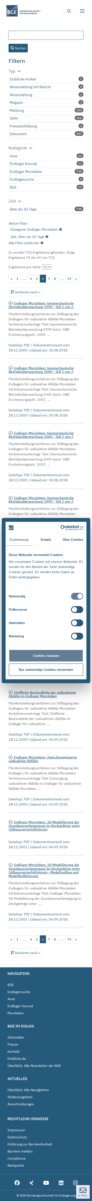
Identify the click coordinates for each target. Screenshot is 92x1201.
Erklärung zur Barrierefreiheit (29, 1144)
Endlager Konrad (23, 163)
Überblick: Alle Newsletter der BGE (34, 1065)
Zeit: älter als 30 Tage (27, 237)
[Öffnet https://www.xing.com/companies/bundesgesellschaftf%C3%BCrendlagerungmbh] (31, 1183)
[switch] (77, 609)
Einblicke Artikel (23, 79)
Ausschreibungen (20, 1104)
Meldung (17, 110)
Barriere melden (20, 1151)
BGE (13, 187)
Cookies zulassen (46, 655)
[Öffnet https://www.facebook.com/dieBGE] (17, 1183)
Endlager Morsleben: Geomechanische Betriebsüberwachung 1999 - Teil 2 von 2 (41, 500)
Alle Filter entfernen (24, 243)
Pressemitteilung (23, 126)
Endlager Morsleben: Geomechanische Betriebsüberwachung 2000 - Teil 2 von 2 (41, 435)
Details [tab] (46, 539)
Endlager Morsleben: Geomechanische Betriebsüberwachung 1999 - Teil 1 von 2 (41, 305)
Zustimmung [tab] (18, 539)
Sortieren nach (26, 292)
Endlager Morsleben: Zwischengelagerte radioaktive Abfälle (43, 759)
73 (69, 279)
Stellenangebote (20, 1097)
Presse (12, 1044)
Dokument (18, 134)
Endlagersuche (22, 179)
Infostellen (15, 1037)
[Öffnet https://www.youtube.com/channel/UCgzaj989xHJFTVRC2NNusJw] (46, 1183)
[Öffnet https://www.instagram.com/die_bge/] (75, 1183)
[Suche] (68, 11)
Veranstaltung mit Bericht (30, 87)
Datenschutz (17, 1137)
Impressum (16, 1130)
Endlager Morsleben (26, 171)
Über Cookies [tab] (73, 539)
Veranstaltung (21, 94)
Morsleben (15, 1013)
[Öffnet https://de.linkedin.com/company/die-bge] (61, 1183)
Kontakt (13, 1051)
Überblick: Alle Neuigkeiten (28, 1090)
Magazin (16, 102)
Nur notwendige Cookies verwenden (46, 669)
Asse (13, 156)
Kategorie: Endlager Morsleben (34, 229)
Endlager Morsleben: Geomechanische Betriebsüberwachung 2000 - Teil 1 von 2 (41, 370)
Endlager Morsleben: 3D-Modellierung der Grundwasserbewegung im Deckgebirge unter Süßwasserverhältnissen (44, 825)
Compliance (16, 1158)
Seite (14, 118)
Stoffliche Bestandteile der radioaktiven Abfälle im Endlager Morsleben (42, 694)
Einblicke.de (16, 1058)
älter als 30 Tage (23, 209)
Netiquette (15, 1165)
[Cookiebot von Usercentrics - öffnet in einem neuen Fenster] (64, 527)
